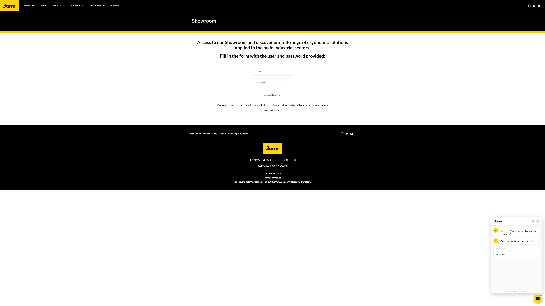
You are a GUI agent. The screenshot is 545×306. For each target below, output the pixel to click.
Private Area (95, 5)
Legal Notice (195, 133)
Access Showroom (272, 95)
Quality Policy (241, 133)
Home (43, 5)
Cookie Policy (226, 133)
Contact (115, 5)
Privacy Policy (210, 133)
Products (75, 5)
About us (57, 5)
